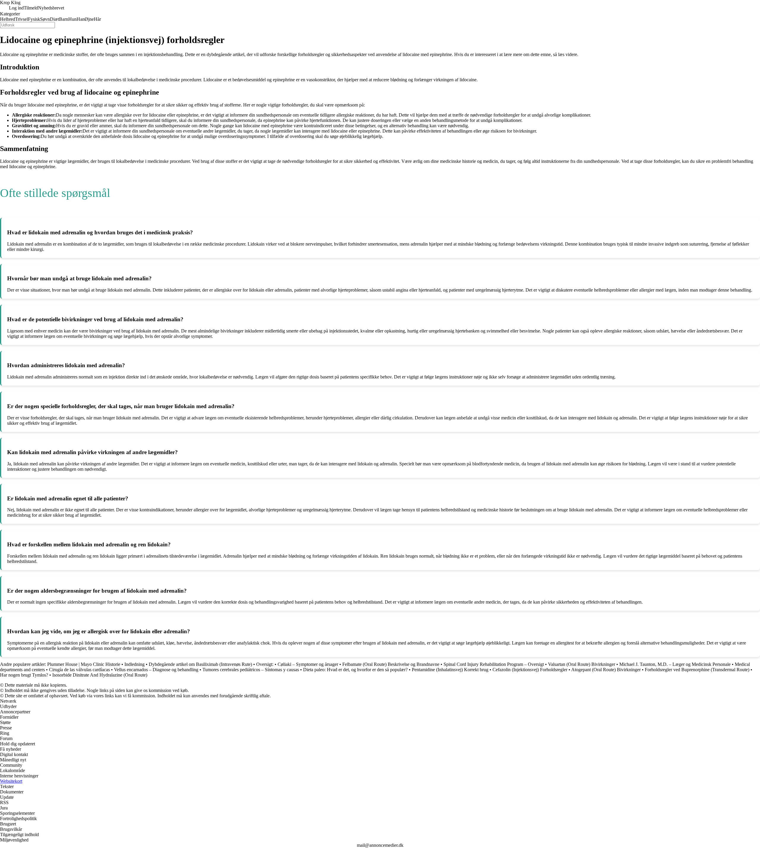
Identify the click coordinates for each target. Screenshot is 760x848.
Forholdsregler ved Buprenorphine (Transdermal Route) (697, 669)
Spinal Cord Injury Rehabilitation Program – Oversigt (494, 664)
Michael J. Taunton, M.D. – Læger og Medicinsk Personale (675, 664)
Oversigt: (264, 664)
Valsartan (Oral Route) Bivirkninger (581, 664)
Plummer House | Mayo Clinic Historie (83, 664)
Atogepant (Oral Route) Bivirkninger (606, 669)
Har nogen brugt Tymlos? (24, 674)
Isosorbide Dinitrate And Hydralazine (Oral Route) (99, 674)
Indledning (135, 664)
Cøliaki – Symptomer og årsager (308, 664)
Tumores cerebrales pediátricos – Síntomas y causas (250, 669)
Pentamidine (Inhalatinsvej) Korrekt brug (450, 669)
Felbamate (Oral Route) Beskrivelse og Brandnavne (390, 664)
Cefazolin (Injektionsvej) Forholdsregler (531, 669)
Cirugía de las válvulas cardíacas (79, 669)
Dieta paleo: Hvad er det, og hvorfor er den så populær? (355, 669)
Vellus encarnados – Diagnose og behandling (156, 669)
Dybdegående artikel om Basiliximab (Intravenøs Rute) (200, 664)
